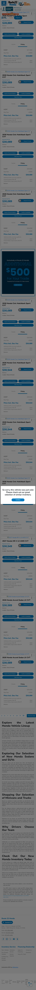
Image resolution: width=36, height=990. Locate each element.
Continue (18, 500)
